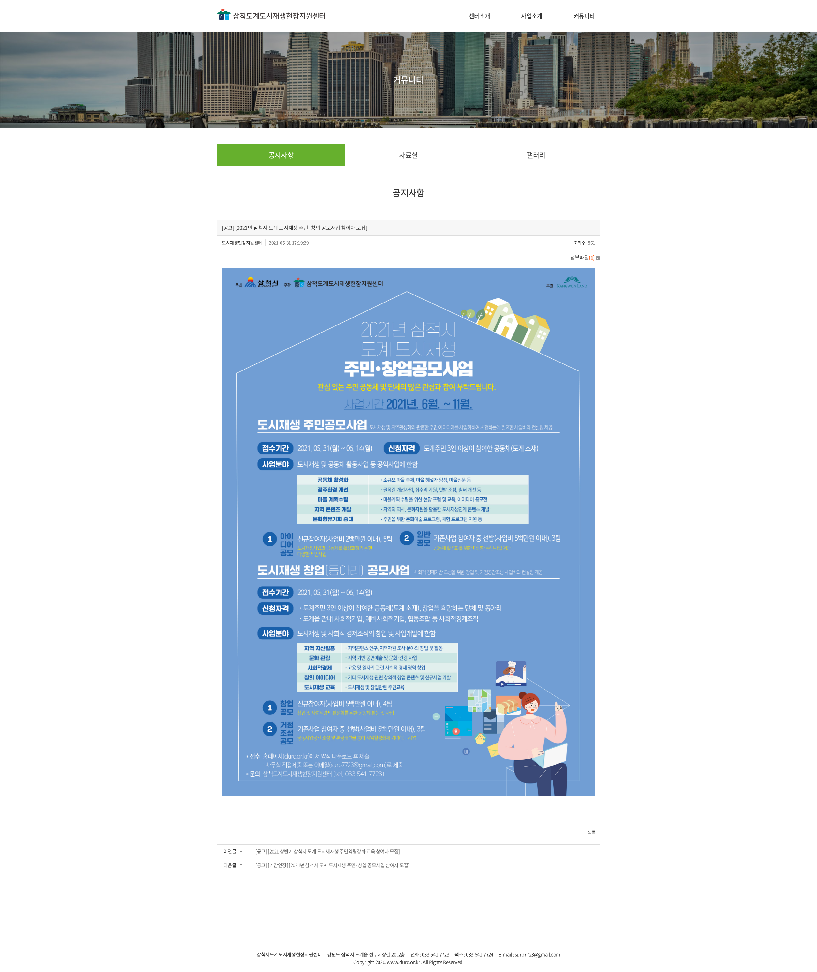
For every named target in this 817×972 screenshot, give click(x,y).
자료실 (408, 154)
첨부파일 (582, 257)
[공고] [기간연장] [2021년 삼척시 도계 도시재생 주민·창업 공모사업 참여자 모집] (332, 865)
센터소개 (479, 15)
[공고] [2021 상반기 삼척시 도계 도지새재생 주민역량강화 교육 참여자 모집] (327, 851)
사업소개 (531, 15)
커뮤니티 (584, 15)
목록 (592, 832)
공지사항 (280, 154)
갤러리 (536, 154)
